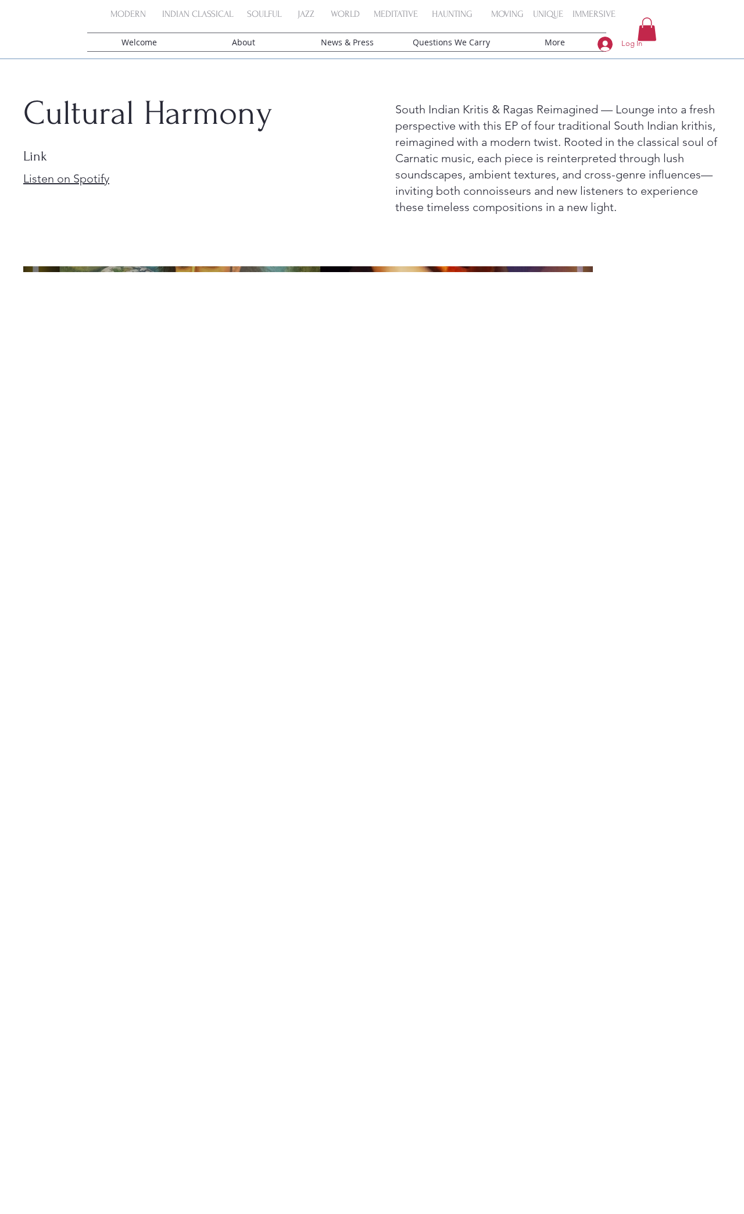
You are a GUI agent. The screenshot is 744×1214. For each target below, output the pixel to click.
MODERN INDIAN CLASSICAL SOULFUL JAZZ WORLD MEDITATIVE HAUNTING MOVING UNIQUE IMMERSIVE (365, 14)
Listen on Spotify (66, 178)
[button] (647, 29)
